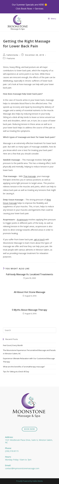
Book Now (29, 429)
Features (11, 58)
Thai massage (29, 176)
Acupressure (22, 219)
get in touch (39, 239)
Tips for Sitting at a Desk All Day (16, 371)
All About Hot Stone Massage (29, 292)
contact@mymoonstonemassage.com (22, 468)
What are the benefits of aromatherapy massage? (24, 366)
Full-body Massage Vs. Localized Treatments (29, 274)
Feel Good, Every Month (13, 345)
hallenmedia (12, 55)
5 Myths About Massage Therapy (29, 309)
